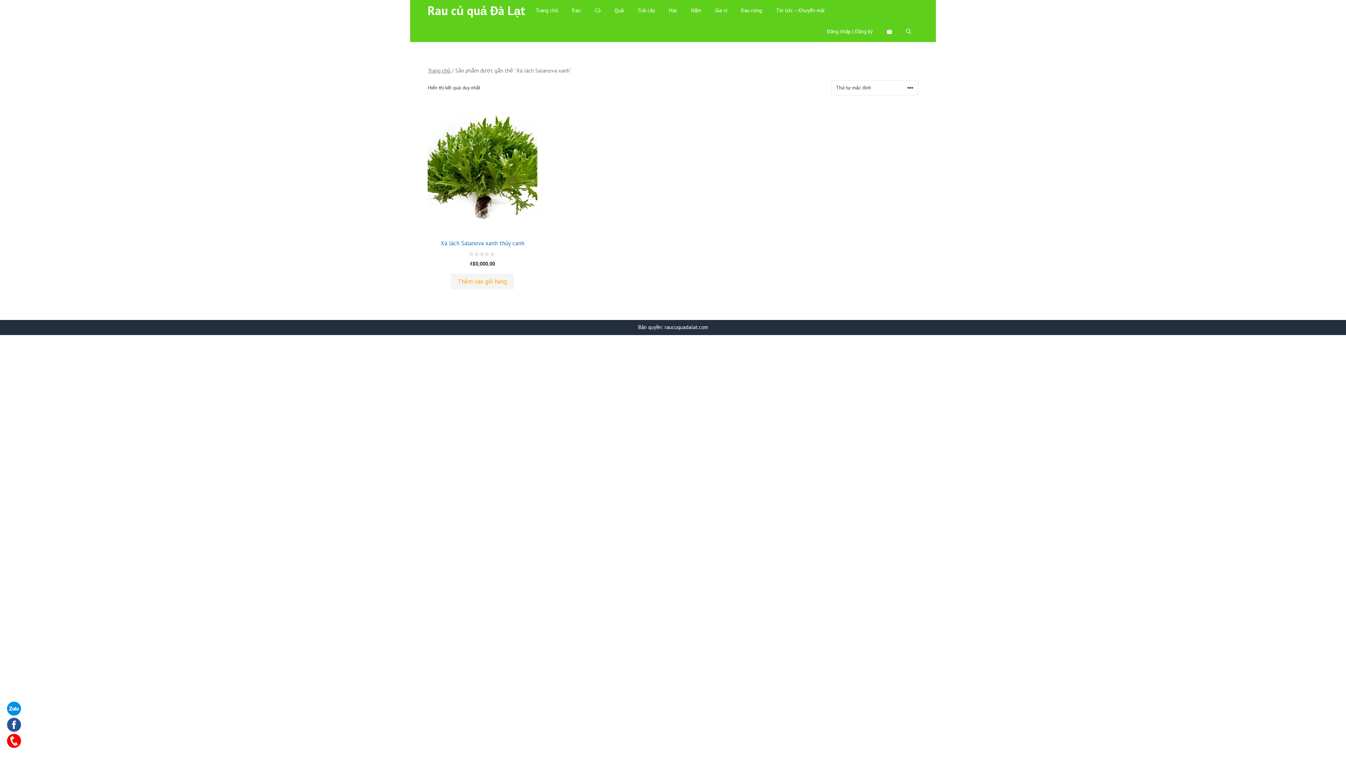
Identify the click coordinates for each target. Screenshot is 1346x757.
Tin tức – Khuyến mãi (800, 10)
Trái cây (646, 10)
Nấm (696, 10)
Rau (576, 10)
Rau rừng (751, 10)
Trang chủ (547, 10)
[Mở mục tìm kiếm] (908, 31)
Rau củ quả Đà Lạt (476, 10)
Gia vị (721, 10)
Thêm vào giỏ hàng (482, 281)
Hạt (673, 10)
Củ (597, 10)
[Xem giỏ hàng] (889, 31)
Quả (619, 10)
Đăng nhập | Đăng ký (850, 31)
